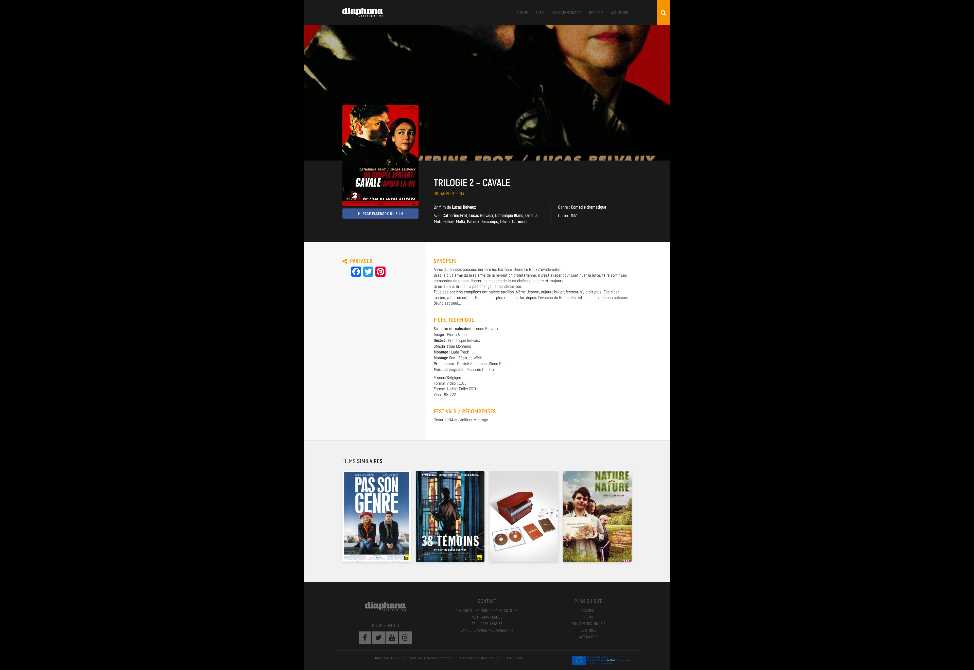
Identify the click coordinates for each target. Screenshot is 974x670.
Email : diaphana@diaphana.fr (487, 630)
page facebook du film (383, 213)
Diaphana (362, 12)
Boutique (596, 12)
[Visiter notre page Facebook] (365, 637)
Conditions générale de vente (429, 658)
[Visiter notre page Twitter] (378, 637)
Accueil (522, 12)
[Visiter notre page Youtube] (392, 637)
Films (540, 12)
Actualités (619, 12)
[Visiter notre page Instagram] (405, 637)
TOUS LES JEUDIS (510, 658)
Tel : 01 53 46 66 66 (487, 623)
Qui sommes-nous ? (566, 12)
